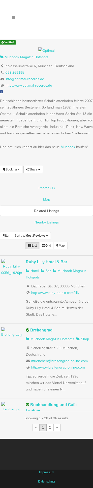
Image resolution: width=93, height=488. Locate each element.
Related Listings (46, 211)
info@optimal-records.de (24, 79)
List (34, 245)
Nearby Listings (46, 222)
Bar (47, 271)
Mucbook (68, 147)
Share (33, 169)
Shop (84, 339)
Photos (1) (46, 188)
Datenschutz (46, 481)
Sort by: (30, 235)
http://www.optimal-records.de (28, 85)
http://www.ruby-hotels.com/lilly (55, 293)
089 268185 (14, 72)
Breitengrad (41, 330)
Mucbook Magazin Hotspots (26, 57)
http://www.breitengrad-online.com (58, 367)
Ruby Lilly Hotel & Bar (46, 262)
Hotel (34, 271)
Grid (48, 245)
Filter (6, 235)
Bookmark (12, 169)
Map (46, 199)
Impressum (46, 472)
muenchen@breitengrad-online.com (59, 361)
